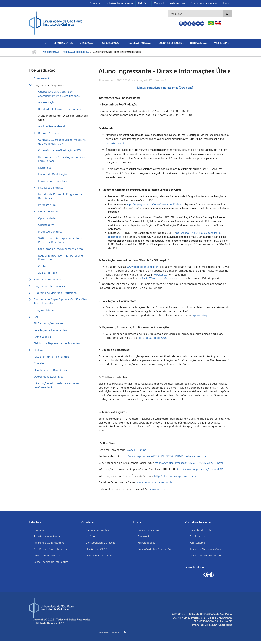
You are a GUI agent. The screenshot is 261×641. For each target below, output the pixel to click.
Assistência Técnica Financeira (51, 548)
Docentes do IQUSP (201, 529)
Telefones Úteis (177, 3)
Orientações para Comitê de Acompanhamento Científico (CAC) (59, 93)
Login (226, 3)
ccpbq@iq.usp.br (115, 142)
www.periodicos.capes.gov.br (155, 482)
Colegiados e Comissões (48, 555)
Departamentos (63, 43)
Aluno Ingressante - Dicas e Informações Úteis (63, 117)
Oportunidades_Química (48, 376)
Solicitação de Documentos (50, 330)
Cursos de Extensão (149, 529)
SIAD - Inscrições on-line (48, 323)
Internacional (198, 43)
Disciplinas (44, 167)
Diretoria (39, 529)
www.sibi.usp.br (160, 488)
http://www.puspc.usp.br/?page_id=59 (200, 469)
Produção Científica (50, 231)
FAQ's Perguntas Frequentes (51, 356)
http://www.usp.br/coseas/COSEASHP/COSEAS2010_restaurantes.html (164, 456)
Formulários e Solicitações (54, 180)
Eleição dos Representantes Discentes (57, 343)
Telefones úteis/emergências (206, 548)
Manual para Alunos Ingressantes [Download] (165, 87)
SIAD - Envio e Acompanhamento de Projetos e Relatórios (60, 240)
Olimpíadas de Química (100, 555)
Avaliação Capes (48, 272)
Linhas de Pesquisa (49, 211)
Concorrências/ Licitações (100, 542)
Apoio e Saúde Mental (51, 126)
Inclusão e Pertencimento (119, 3)
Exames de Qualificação (52, 174)
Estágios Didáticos (45, 310)
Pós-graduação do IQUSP (153, 337)
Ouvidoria (95, 3)
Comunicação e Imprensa (204, 3)
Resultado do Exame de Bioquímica (59, 109)
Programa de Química (47, 279)
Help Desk (143, 3)
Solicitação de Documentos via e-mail (61, 248)
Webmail (159, 3)
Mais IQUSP (220, 43)
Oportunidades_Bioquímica (50, 370)
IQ (45, 43)
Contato (43, 266)
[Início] (56, 22)
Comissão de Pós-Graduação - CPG (59, 150)
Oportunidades (47, 218)
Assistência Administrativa (49, 542)
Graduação (87, 43)
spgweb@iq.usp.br (204, 315)
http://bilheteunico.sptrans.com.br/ (175, 476)
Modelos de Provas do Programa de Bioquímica (60, 196)
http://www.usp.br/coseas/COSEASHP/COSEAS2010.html (189, 462)
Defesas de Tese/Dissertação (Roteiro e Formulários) (62, 159)
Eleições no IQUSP (96, 548)
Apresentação (42, 78)
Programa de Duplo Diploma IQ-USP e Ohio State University (60, 301)
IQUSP (123, 631)
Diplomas (39, 349)
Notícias (90, 536)
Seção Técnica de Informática (159, 278)
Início (34, 52)
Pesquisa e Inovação (139, 43)
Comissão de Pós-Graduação (154, 548)
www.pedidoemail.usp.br (142, 266)
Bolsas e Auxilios (48, 133)
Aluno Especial (42, 336)
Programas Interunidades (49, 286)
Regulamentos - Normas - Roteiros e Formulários (60, 257)
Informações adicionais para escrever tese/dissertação (56, 385)
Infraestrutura (47, 204)
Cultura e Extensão (170, 43)
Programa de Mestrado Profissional (55, 292)
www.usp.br (161, 274)
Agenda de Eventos (97, 529)
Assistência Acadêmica (47, 536)
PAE (36, 316)
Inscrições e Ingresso (51, 187)
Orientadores (46, 224)
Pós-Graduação (110, 43)
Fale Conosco (197, 542)
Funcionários (197, 536)
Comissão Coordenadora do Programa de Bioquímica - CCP (62, 141)
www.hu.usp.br (136, 449)
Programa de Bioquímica (76, 52)
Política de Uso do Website (205, 555)
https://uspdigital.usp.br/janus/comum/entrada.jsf (154, 204)
